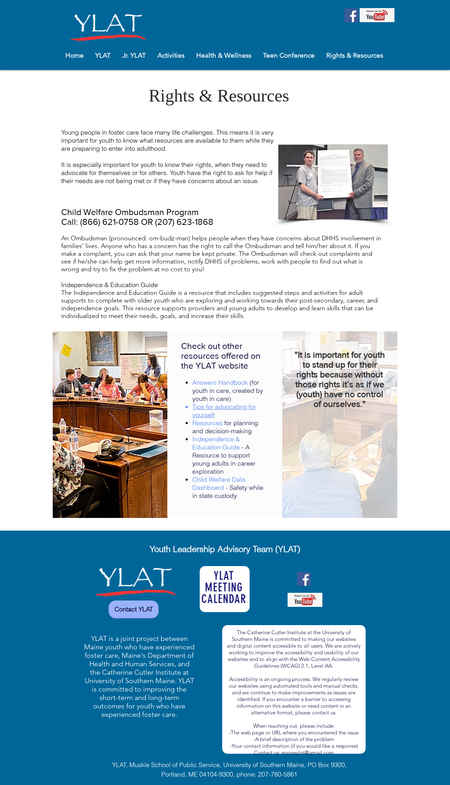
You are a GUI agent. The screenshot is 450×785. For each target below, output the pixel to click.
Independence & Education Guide (109, 285)
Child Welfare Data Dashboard (218, 483)
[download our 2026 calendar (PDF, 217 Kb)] (225, 589)
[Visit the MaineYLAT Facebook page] (351, 15)
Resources (208, 423)
